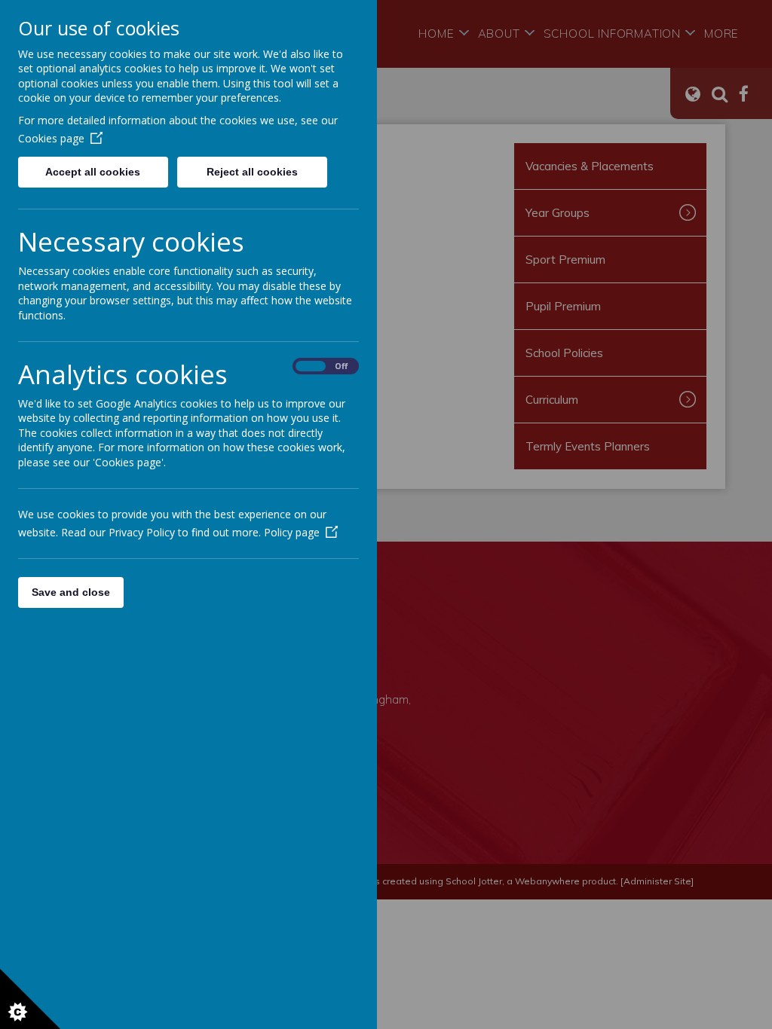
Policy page (292, 532)
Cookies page (51, 138)
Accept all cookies (92, 172)
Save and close (71, 592)
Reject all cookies (252, 172)
